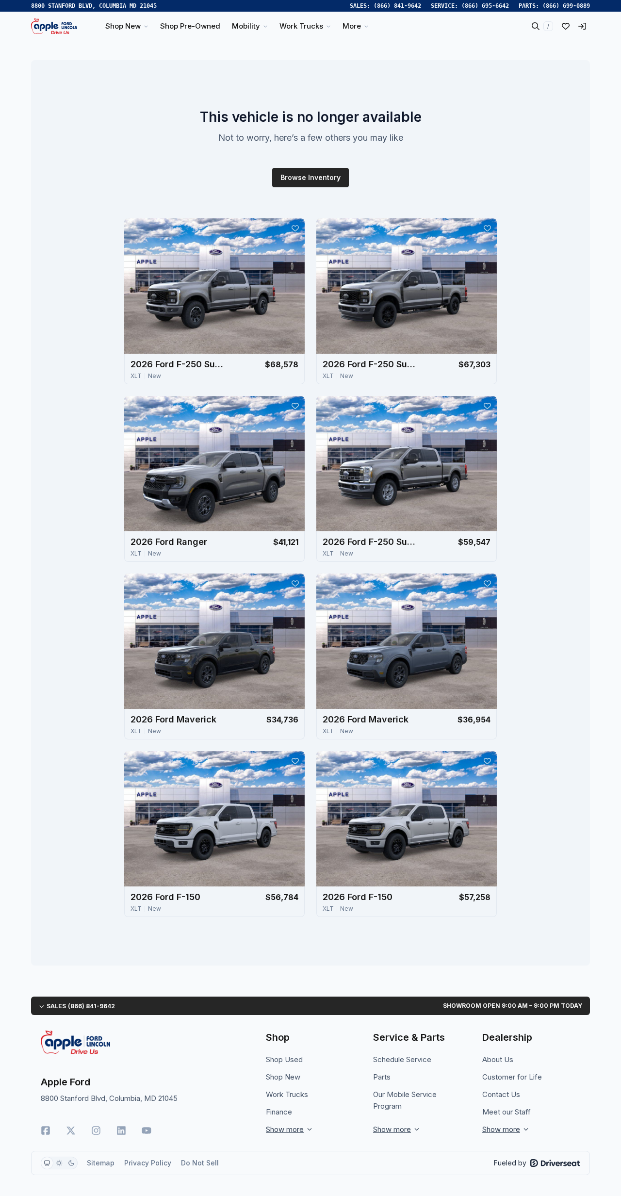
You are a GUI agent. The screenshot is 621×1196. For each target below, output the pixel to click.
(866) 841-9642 (397, 5)
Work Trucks (287, 1094)
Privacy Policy (147, 1163)
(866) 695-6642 (485, 5)
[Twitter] (71, 1130)
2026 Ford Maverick (173, 719)
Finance (279, 1111)
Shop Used (284, 1059)
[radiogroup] (59, 1163)
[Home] (54, 26)
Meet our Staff (506, 1111)
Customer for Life (512, 1076)
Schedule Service (402, 1059)
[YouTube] (146, 1130)
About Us (497, 1059)
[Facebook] (45, 1130)
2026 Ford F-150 (165, 897)
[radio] (47, 1163)
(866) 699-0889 (566, 5)
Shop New (283, 1076)
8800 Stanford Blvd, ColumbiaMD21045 (94, 5)
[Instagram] (96, 1130)
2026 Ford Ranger (169, 542)
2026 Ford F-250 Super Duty (179, 364)
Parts (382, 1076)
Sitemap (100, 1163)
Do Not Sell (200, 1163)
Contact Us (501, 1094)
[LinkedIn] (121, 1130)
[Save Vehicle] (295, 228)
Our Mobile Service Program (405, 1100)
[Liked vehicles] (565, 26)
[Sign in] (582, 26)
